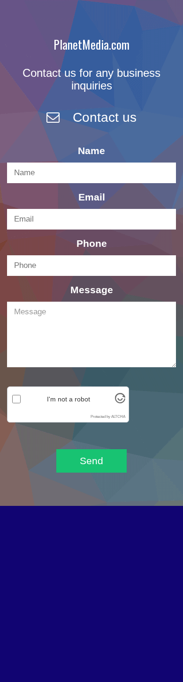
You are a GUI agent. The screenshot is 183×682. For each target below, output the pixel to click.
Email (91, 197)
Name (91, 150)
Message (91, 289)
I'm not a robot (68, 399)
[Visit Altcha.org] (120, 402)
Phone (91, 243)
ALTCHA (118, 417)
